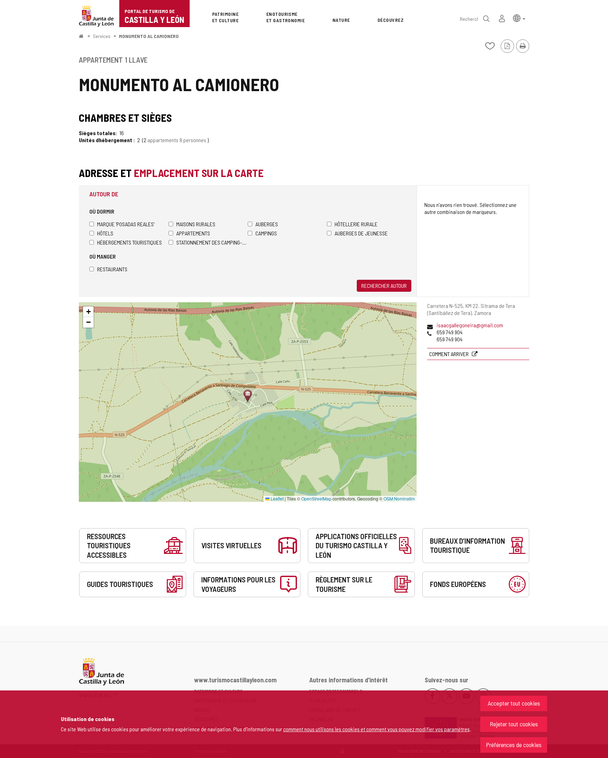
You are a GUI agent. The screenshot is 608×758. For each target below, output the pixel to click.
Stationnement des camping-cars (212, 242)
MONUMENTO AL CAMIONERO (149, 36)
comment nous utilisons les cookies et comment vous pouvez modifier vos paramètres (376, 729)
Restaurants (112, 269)
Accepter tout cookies (514, 703)
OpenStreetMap (316, 498)
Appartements (193, 233)
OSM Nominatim (399, 498)
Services (101, 36)
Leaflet (277, 498)
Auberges (266, 224)
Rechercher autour (384, 285)
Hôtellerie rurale (356, 224)
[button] (519, 17)
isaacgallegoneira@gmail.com (470, 325)
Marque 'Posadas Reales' (125, 224)
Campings (266, 233)
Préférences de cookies (514, 744)
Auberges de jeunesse (361, 233)
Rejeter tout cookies (514, 724)
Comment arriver (449, 353)
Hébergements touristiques (129, 242)
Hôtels (105, 233)
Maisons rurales (195, 224)
